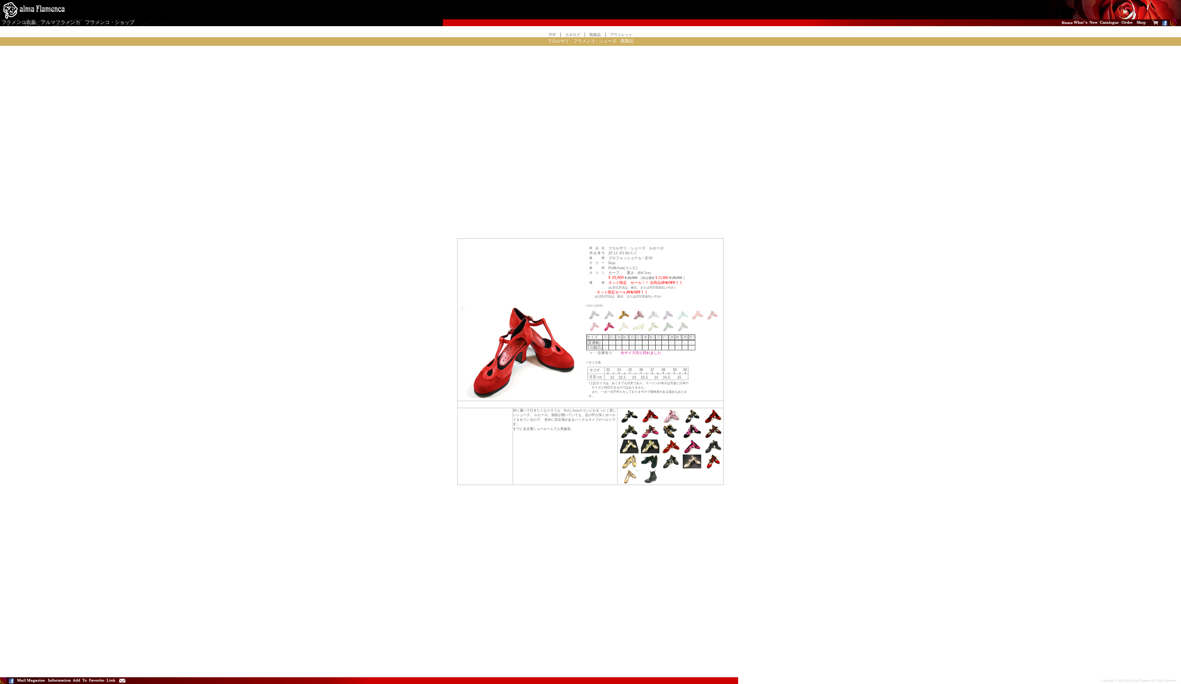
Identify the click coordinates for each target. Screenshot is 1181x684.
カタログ (572, 35)
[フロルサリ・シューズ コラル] (713, 437)
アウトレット (621, 35)
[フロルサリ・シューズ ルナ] (650, 452)
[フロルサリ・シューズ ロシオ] (713, 467)
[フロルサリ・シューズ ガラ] (692, 422)
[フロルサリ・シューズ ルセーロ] (671, 422)
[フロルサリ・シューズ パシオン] (629, 482)
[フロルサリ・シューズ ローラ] (692, 467)
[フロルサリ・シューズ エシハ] (650, 467)
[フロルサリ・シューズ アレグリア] (713, 422)
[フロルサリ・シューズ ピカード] (629, 437)
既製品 (595, 35)
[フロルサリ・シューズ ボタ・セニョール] (650, 482)
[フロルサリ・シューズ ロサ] (692, 452)
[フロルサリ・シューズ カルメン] (650, 422)
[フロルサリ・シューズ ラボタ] (671, 467)
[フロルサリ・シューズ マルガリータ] (671, 452)
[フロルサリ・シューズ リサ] (629, 422)
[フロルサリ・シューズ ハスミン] (629, 452)
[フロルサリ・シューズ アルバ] (713, 452)
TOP (552, 35)
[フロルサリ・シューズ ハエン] (692, 437)
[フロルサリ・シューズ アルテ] (671, 437)
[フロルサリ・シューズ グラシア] (650, 437)
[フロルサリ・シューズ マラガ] (629, 467)
